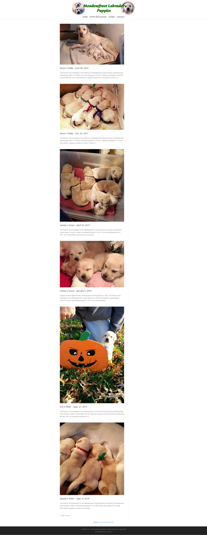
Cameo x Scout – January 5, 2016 (76, 290)
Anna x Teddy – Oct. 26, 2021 (74, 133)
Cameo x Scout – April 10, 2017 (75, 225)
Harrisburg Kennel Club (106, 522)
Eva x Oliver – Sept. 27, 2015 (73, 406)
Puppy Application (98, 17)
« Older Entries (65, 516)
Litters (112, 17)
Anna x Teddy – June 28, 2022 (74, 68)
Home (85, 17)
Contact (120, 17)
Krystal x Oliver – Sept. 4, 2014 (74, 498)
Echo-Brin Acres (108, 531)
